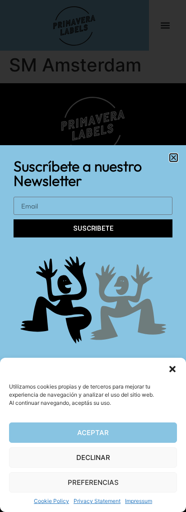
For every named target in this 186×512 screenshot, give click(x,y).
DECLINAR (93, 457)
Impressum (138, 501)
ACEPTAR (93, 432)
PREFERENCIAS (93, 482)
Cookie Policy (51, 501)
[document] (93, 256)
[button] (172, 369)
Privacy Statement (97, 501)
